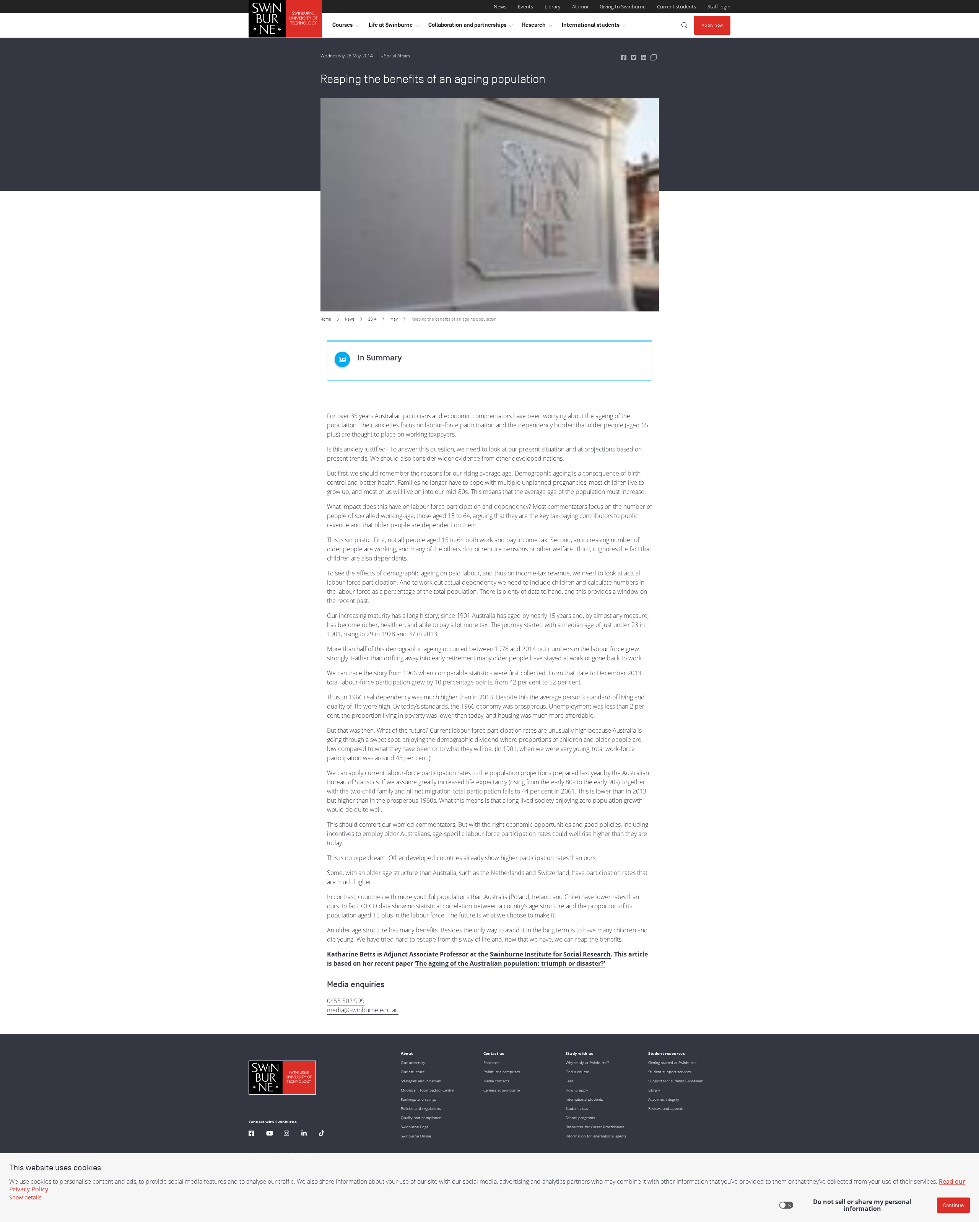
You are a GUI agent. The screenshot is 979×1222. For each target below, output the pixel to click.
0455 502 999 (345, 1001)
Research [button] (537, 26)
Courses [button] (345, 26)
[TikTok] (321, 1134)
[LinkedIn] (304, 1134)
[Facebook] (251, 1134)
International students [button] (594, 26)
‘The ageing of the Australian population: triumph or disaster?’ (510, 963)
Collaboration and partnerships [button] (470, 26)
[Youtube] (269, 1134)
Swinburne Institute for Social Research (550, 954)
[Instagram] (286, 1134)
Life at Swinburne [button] (394, 26)
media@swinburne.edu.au (362, 1010)
